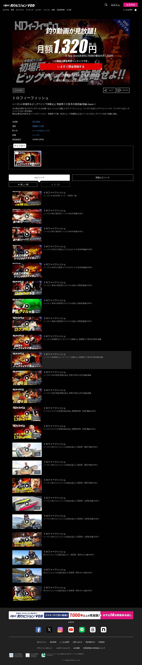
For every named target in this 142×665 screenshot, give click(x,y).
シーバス (18, 90)
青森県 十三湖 (37, 126)
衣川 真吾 (36, 122)
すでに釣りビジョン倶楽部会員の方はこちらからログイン (71, 74)
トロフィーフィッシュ (30, 98)
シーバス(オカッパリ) (40, 131)
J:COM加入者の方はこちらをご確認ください (71, 80)
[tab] (39, 178)
